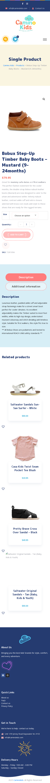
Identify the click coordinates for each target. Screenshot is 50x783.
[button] (44, 99)
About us (5, 697)
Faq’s (3, 700)
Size (5, 214)
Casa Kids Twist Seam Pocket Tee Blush (25, 468)
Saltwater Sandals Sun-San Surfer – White (25, 406)
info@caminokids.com (18, 8)
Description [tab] (26, 277)
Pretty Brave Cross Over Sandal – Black (25, 530)
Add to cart (17, 235)
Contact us (5, 703)
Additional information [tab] (26, 286)
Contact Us (39, 8)
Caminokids (18, 780)
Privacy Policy (7, 706)
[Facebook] (3, 675)
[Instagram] (7, 675)
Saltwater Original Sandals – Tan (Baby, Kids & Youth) (25, 594)
